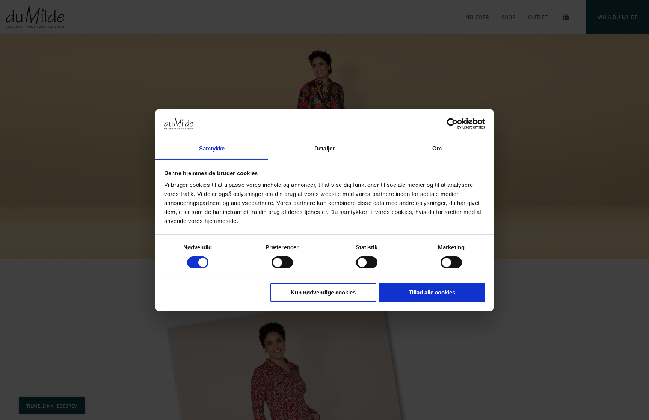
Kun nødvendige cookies (323, 292)
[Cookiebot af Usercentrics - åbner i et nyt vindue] (452, 123)
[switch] (282, 262)
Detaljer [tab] (324, 148)
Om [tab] (437, 148)
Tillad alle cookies (432, 292)
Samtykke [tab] (212, 148)
